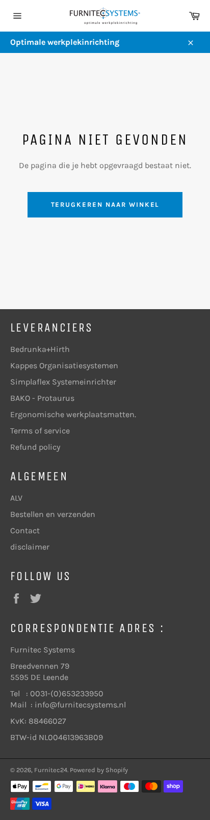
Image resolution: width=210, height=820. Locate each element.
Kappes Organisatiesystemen (64, 365)
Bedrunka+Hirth (40, 349)
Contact (25, 530)
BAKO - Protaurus (42, 398)
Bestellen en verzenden (52, 514)
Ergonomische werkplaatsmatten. (73, 414)
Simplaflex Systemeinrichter (63, 382)
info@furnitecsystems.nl (80, 704)
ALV (16, 498)
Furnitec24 (50, 770)
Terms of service (40, 430)
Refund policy (35, 447)
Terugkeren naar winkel (105, 204)
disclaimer (29, 547)
